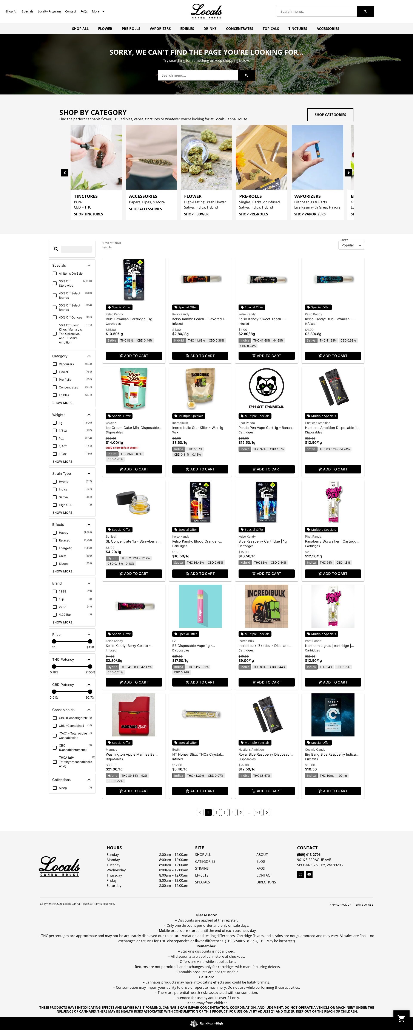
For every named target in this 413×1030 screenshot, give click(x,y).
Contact (70, 11)
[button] (56, 249)
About (262, 854)
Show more (62, 403)
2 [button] (216, 812)
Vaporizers (160, 28)
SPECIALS (202, 882)
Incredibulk (180, 423)
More (96, 11)
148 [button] (258, 812)
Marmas (111, 749)
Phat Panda (247, 423)
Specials (28, 11)
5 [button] (241, 812)
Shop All (11, 11)
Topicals (271, 28)
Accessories (328, 28)
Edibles (187, 28)
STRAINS (202, 868)
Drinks (210, 28)
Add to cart (136, 356)
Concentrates (239, 28)
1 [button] (208, 812)
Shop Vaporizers (310, 214)
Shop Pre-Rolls (253, 214)
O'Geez (111, 423)
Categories (205, 861)
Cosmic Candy (315, 749)
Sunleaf (111, 536)
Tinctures (297, 28)
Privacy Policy (340, 904)
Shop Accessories (145, 209)
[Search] (365, 11)
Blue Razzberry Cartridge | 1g (263, 541)
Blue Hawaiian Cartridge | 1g (129, 319)
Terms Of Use (363, 904)
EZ (174, 641)
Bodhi (176, 749)
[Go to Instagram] (300, 874)
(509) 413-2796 (309, 854)
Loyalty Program (49, 11)
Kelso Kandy (114, 314)
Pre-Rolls (131, 28)
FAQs (84, 11)
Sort (345, 240)
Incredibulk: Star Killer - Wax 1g (197, 427)
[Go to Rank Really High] (206, 1023)
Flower (105, 28)
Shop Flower (196, 214)
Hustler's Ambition (317, 423)
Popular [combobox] (348, 245)
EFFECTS (201, 875)
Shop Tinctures (88, 214)
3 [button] (224, 812)
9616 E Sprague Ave (314, 859)
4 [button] (233, 812)
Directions (266, 882)
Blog (260, 861)
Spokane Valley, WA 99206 (320, 865)
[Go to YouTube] (309, 874)
